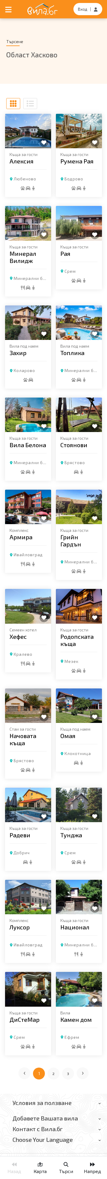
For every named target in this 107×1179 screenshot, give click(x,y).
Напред (92, 1171)
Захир (18, 352)
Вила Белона (28, 444)
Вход (82, 9)
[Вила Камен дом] (79, 989)
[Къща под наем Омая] (79, 705)
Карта (40, 1171)
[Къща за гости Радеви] (28, 805)
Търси (66, 1171)
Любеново (25, 178)
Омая (67, 735)
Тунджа (71, 834)
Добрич (22, 852)
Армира (21, 536)
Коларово (24, 370)
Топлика (72, 352)
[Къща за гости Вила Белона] (28, 415)
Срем (70, 271)
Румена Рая (77, 161)
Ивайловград (28, 554)
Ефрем (71, 1037)
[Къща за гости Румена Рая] (79, 131)
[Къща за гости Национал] (79, 897)
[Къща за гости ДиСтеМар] (28, 989)
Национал (74, 927)
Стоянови (73, 444)
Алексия (22, 161)
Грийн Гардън (70, 540)
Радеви (20, 834)
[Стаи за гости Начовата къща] (28, 705)
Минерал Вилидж (23, 257)
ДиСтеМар (25, 1019)
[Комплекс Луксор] (28, 897)
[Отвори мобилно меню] (8, 9)
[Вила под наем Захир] (28, 322)
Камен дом (76, 1019)
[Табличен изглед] (13, 103)
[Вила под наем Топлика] (79, 322)
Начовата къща (23, 739)
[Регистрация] (96, 9)
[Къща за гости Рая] (79, 223)
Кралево (23, 654)
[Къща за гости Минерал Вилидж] (28, 223)
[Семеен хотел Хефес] (28, 606)
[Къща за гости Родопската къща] (79, 606)
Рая (65, 253)
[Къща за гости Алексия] (28, 131)
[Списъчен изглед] (30, 103)
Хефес (18, 636)
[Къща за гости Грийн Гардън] (79, 507)
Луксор (20, 927)
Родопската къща (77, 640)
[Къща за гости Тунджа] (79, 805)
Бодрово (73, 178)
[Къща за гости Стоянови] (79, 415)
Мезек (71, 661)
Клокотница (77, 753)
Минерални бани (32, 278)
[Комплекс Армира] (28, 507)
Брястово (74, 462)
